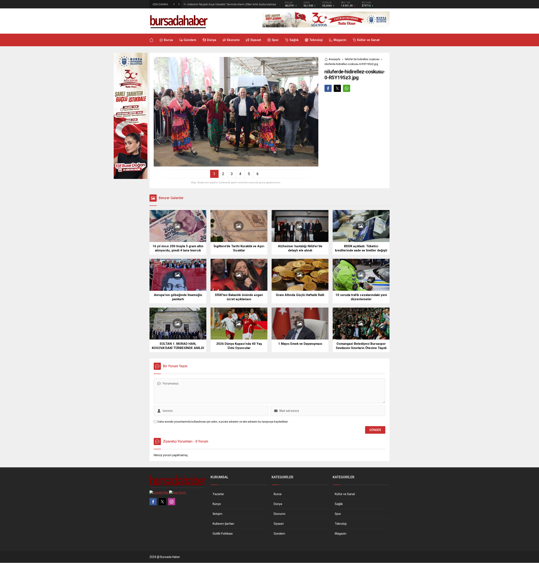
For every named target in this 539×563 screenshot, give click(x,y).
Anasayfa (334, 59)
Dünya (278, 504)
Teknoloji (341, 523)
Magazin (340, 533)
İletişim (217, 513)
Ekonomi (279, 513)
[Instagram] (171, 501)
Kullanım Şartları (223, 523)
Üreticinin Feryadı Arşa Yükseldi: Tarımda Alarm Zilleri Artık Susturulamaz (231, 4)
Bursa (278, 494)
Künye (217, 504)
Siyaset (279, 523)
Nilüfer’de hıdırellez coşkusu (362, 59)
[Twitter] (162, 501)
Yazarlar (218, 494)
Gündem (279, 533)
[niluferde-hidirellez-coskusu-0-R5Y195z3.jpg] (236, 165)
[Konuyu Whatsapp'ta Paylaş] (346, 88)
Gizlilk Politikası (223, 533)
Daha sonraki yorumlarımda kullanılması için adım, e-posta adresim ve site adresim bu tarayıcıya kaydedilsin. (222, 421)
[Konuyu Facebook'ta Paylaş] (328, 88)
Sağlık (339, 504)
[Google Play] (158, 492)
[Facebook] (153, 501)
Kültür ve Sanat (345, 494)
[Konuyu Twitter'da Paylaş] (337, 88)
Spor (338, 513)
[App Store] (177, 492)
